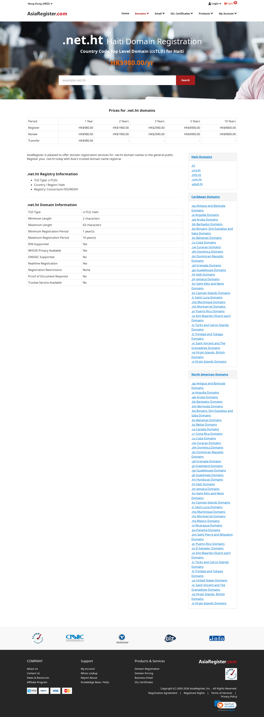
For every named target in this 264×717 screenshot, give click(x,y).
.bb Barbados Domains (207, 224)
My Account (226, 13)
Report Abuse (89, 677)
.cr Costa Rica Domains (207, 434)
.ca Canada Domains (205, 429)
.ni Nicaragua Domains (206, 525)
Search (185, 80)
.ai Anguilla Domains (205, 215)
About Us (32, 668)
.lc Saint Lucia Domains (207, 297)
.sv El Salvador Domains (207, 548)
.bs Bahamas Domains (206, 238)
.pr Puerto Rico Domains (208, 311)
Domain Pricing (144, 673)
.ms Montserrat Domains (208, 307)
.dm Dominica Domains (207, 252)
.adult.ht (197, 184)
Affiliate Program (37, 682)
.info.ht (196, 175)
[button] (40, 3)
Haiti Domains (201, 157)
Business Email (144, 677)
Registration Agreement (162, 693)
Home (125, 13)
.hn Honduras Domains (207, 480)
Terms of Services (221, 693)
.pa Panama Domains (205, 530)
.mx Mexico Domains (205, 521)
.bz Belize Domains (204, 425)
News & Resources (38, 677)
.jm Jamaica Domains (205, 279)
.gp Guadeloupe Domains (208, 270)
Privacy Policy (229, 696)
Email (158, 13)
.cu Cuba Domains (203, 242)
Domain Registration (147, 668)
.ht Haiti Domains (203, 274)
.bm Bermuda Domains (207, 406)
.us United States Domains (209, 580)
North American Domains (209, 374)
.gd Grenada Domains (206, 265)
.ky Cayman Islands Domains (210, 293)
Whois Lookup (89, 673)
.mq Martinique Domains (208, 302)
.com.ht (196, 179)
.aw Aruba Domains (204, 220)
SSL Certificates (181, 13)
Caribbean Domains (205, 197)
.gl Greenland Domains (207, 466)
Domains (141, 13)
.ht (193, 166)
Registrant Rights (194, 693)
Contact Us (33, 673)
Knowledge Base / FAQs (95, 682)
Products (205, 13)
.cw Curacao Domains (206, 247)
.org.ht (196, 170)
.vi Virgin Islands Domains (208, 362)
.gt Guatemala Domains (207, 475)
